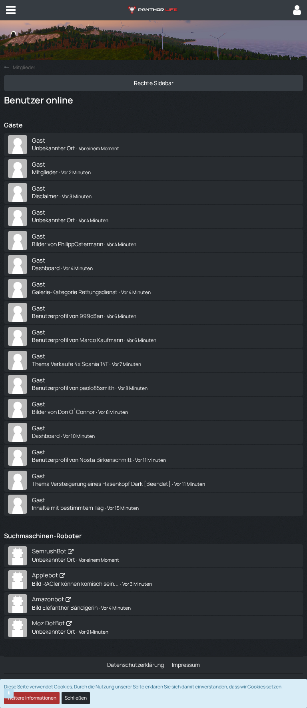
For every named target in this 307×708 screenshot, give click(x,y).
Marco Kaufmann (101, 340)
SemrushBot (49, 551)
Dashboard (46, 268)
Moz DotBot (48, 623)
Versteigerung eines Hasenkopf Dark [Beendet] (111, 483)
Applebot (45, 575)
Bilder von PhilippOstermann (67, 244)
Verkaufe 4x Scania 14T (79, 364)
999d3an (91, 316)
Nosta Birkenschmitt (106, 459)
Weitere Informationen (31, 697)
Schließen (76, 697)
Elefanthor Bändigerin (70, 607)
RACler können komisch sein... (80, 583)
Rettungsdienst (98, 292)
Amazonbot (48, 599)
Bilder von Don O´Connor (63, 412)
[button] (11, 10)
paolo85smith (97, 388)
